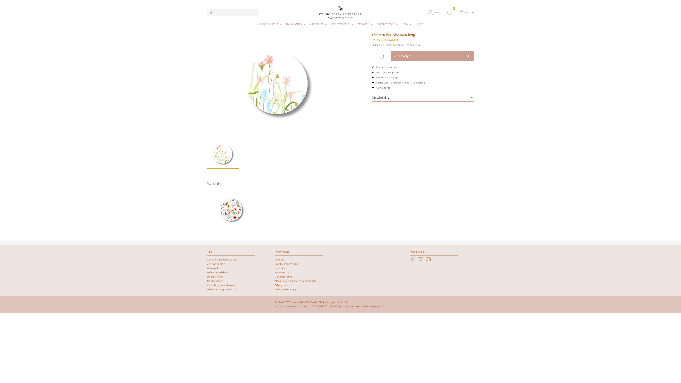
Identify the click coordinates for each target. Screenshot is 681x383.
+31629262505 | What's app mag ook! (332, 306)
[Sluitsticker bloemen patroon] (231, 210)
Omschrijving (380, 97)
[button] (436, 12)
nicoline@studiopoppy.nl (370, 306)
